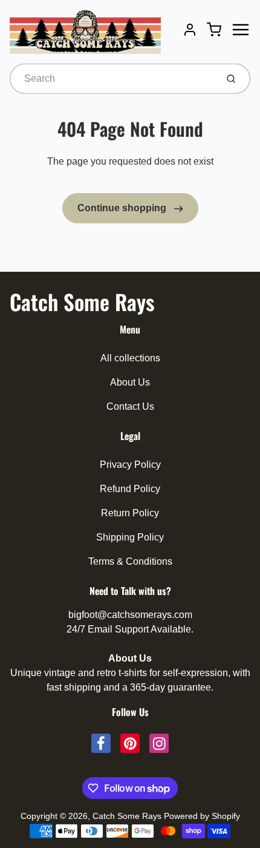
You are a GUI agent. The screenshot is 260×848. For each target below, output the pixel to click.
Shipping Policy (130, 537)
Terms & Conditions (130, 561)
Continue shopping (123, 208)
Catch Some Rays (82, 301)
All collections (130, 358)
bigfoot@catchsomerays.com (130, 615)
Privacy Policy (130, 464)
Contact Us (130, 406)
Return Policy (130, 513)
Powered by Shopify (202, 816)
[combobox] (112, 79)
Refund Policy (130, 489)
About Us (130, 382)
